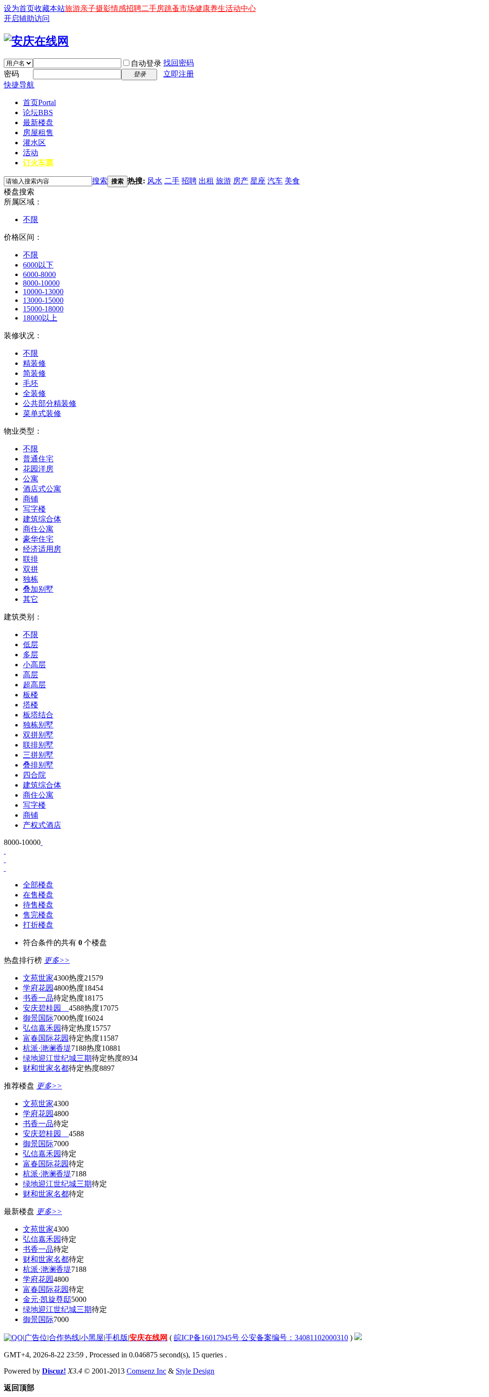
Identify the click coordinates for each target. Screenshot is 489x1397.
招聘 (133, 8)
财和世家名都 (46, 1068)
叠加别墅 (38, 589)
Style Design (195, 1371)
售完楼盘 (38, 915)
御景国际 (38, 1018)
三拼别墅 (38, 755)
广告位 (35, 1337)
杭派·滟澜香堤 (47, 1048)
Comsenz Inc (146, 1371)
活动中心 (240, 8)
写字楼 (34, 509)
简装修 (34, 373)
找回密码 (178, 63)
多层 (30, 655)
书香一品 (38, 998)
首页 (39, 102)
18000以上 (40, 318)
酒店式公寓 (42, 489)
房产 (240, 181)
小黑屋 (92, 1337)
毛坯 (30, 383)
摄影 (103, 8)
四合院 (34, 775)
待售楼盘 (38, 905)
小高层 (34, 665)
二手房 (152, 8)
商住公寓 (38, 529)
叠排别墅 (38, 765)
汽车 (275, 181)
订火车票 (38, 163)
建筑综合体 (42, 519)
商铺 (30, 499)
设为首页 (19, 8)
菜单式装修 (42, 413)
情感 (118, 8)
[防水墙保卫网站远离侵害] (358, 1337)
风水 (154, 181)
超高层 (34, 685)
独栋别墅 (38, 725)
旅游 (72, 8)
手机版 (116, 1337)
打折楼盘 (38, 925)
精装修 (34, 363)
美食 (292, 181)
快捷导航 (19, 85)
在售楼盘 (38, 895)
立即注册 (178, 74)
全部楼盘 (38, 885)
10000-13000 (43, 292)
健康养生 (210, 8)
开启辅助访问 (27, 18)
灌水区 (34, 143)
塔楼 (30, 705)
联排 (30, 559)
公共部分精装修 (49, 403)
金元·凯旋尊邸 (47, 1299)
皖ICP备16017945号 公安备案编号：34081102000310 (261, 1337)
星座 (258, 181)
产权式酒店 (42, 825)
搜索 (99, 181)
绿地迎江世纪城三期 (57, 1058)
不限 (30, 219)
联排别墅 (38, 745)
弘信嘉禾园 (42, 1028)
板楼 (30, 695)
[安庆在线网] (36, 41)
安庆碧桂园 (46, 1008)
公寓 (30, 479)
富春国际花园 (46, 1038)
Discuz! (54, 1371)
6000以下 (38, 265)
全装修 (34, 393)
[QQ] (13, 1337)
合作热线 (64, 1337)
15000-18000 (43, 309)
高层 (30, 675)
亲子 (88, 8)
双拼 (30, 569)
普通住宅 (38, 459)
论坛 (38, 112)
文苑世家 (38, 978)
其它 (30, 599)
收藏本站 (49, 8)
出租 (206, 181)
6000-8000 (39, 274)
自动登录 (146, 63)
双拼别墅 (38, 735)
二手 (172, 181)
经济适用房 (42, 549)
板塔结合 (38, 715)
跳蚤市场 (179, 8)
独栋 (30, 579)
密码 (11, 74)
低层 (30, 644)
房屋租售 (38, 132)
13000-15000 (43, 300)
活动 (30, 153)
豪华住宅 (38, 539)
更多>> (57, 960)
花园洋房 (38, 469)
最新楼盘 (38, 122)
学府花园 (38, 988)
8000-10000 (41, 283)
